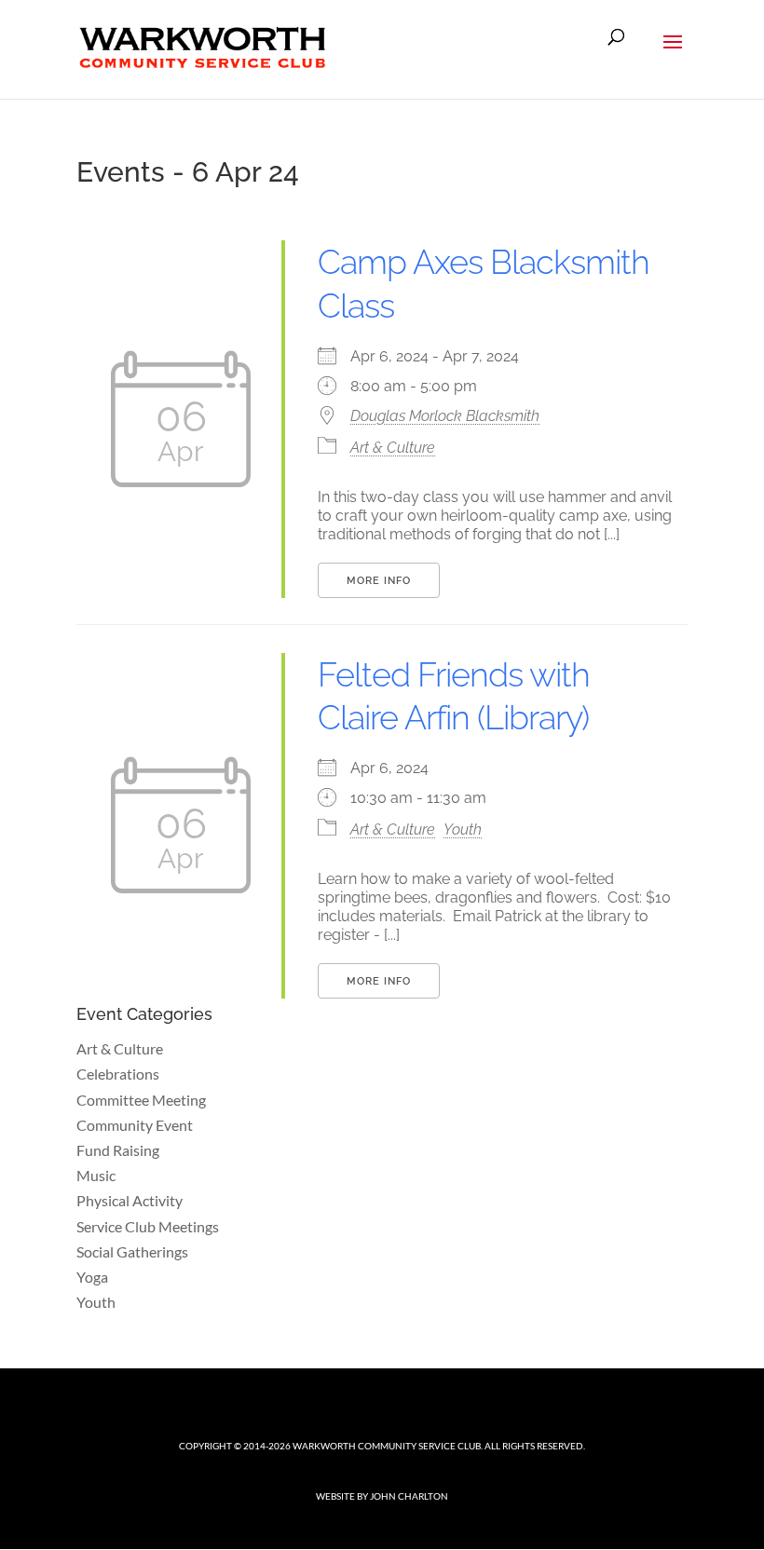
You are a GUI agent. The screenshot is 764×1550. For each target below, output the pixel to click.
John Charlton (409, 1496)
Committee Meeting (141, 1099)
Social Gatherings (132, 1251)
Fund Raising (117, 1150)
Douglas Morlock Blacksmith (444, 416)
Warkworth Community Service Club (387, 1445)
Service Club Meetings (147, 1226)
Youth (462, 829)
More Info (379, 581)
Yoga (92, 1276)
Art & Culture (392, 447)
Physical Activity (129, 1200)
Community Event (134, 1125)
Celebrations (117, 1073)
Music (96, 1175)
